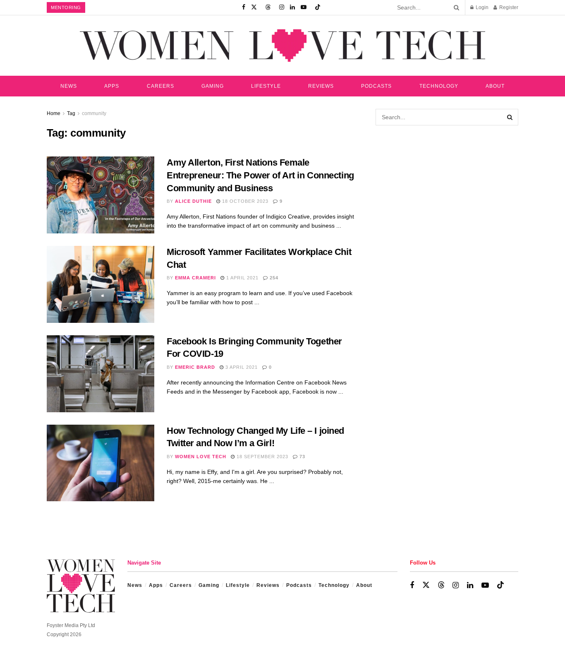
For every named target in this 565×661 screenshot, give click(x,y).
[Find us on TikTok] (317, 7)
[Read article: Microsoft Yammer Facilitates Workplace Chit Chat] (100, 284)
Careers (160, 86)
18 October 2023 (244, 201)
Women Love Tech (200, 456)
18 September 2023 (261, 456)
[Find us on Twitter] (254, 7)
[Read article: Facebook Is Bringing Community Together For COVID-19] (100, 373)
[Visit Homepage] (282, 45)
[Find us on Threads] (268, 7)
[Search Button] (455, 7)
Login (481, 7)
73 (301, 456)
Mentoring (66, 7)
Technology (438, 86)
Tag (71, 113)
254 (273, 277)
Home (53, 113)
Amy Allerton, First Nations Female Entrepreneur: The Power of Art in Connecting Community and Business (260, 175)
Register (508, 7)
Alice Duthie (193, 201)
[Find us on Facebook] (243, 7)
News (68, 86)
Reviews (321, 86)
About (495, 86)
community (94, 113)
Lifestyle (266, 86)
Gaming (212, 86)
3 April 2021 (241, 367)
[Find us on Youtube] (303, 7)
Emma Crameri (195, 277)
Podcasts (376, 86)
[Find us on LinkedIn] (292, 7)
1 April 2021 (242, 277)
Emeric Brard (195, 367)
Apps (111, 86)
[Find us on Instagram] (281, 7)
